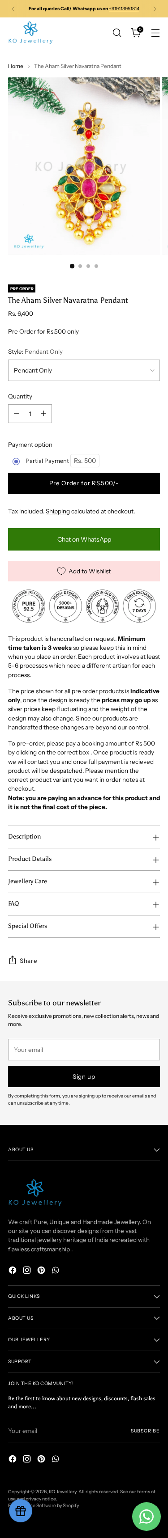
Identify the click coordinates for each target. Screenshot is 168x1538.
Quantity (20, 396)
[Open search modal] (117, 33)
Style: (35, 351)
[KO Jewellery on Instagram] (27, 1271)
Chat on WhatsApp (84, 539)
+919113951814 (124, 9)
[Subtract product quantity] (17, 414)
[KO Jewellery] (30, 32)
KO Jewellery (62, 1492)
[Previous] (13, 8)
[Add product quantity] (43, 414)
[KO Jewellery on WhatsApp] (56, 1271)
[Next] (154, 8)
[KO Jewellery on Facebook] (13, 1271)
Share (28, 960)
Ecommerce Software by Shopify (43, 1505)
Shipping (58, 511)
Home (15, 66)
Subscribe (145, 1431)
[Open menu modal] (155, 33)
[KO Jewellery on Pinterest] (42, 1271)
